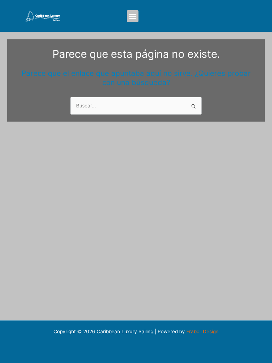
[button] (132, 16)
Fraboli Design (202, 331)
